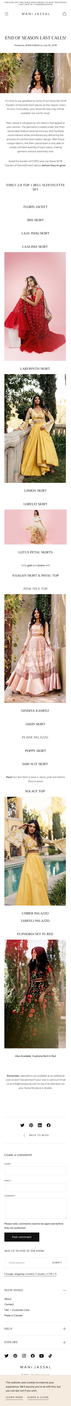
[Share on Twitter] (22, 1125)
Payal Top (50, 575)
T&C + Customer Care (16, 1310)
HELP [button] (8, 1328)
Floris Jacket (35, 207)
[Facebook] (33, 1356)
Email (8, 1181)
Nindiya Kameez (35, 711)
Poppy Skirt (35, 751)
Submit (57, 1262)
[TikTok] (50, 1356)
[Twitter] (7, 1356)
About (7, 1299)
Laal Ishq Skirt (35, 233)
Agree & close (38, 1397)
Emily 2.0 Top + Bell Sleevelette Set (35, 187)
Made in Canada (13, 1315)
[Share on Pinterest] (31, 1125)
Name (7, 1164)
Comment (10, 1196)
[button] (6, 14)
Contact (9, 1304)
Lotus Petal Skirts (35, 552)
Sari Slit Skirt (35, 764)
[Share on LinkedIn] (40, 1125)
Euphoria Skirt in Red (44, 1056)
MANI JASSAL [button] (13, 1290)
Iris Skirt (35, 220)
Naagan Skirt (24, 575)
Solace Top (35, 791)
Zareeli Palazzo (35, 921)
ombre (41, 565)
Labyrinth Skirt (35, 369)
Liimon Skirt (35, 491)
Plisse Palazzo (35, 737)
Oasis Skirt (35, 724)
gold (29, 565)
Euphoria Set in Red (35, 934)
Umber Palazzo (36, 913)
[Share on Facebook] (49, 1125)
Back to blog (39, 1135)
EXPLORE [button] (11, 1342)
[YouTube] (42, 1356)
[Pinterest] (15, 1356)
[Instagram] (24, 1356)
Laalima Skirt (35, 247)
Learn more (14, 1397)
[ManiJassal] (35, 1367)
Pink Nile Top (35, 589)
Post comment (21, 1237)
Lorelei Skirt (35, 504)
